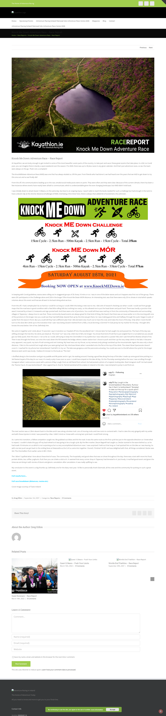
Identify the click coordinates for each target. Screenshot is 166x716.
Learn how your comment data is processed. (59, 670)
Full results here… (19, 476)
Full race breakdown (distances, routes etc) (30, 481)
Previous (143, 47)
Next (151, 47)
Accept (112, 709)
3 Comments (131, 566)
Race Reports (55, 498)
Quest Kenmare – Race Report (24, 596)
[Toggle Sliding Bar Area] (163, 2)
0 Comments (66, 498)
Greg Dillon (18, 498)
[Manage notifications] (161, 711)
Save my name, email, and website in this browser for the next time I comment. (44, 657)
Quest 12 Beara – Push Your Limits (74, 563)
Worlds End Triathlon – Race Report (124, 563)
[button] (68, 26)
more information (97, 710)
